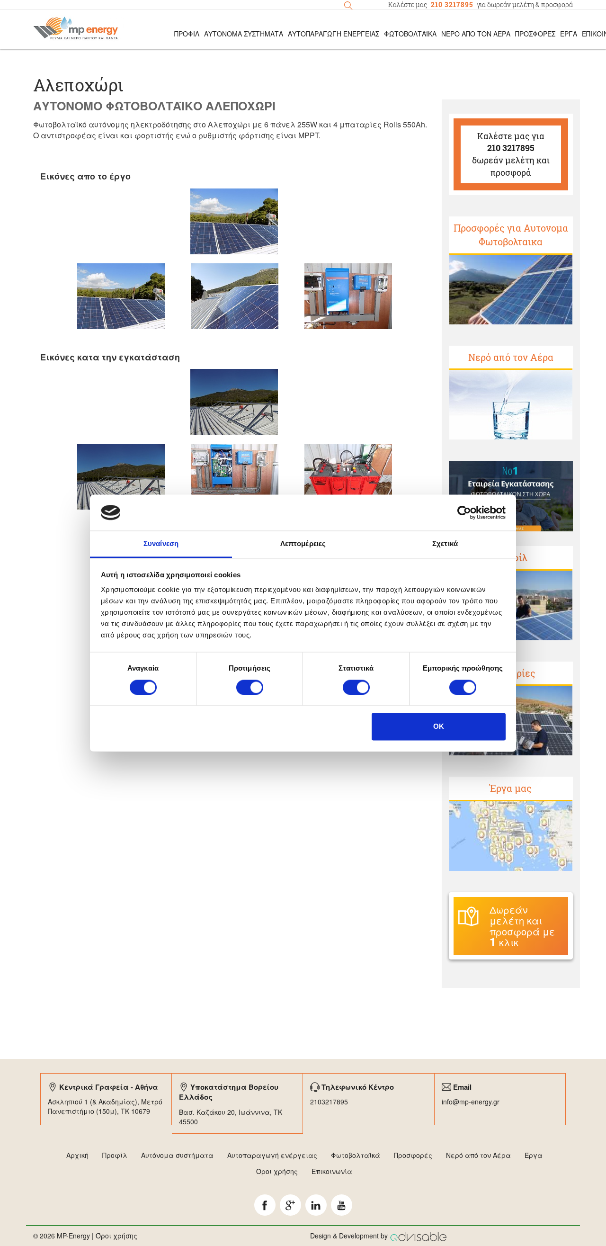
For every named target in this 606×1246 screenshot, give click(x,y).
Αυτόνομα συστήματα (177, 1155)
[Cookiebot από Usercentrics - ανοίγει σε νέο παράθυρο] (464, 512)
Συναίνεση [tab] (160, 544)
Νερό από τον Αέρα (475, 33)
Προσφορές (535, 33)
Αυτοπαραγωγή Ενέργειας (333, 33)
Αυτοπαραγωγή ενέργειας (272, 1155)
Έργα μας (511, 788)
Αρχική (77, 1155)
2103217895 (329, 1101)
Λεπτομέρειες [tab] (303, 544)
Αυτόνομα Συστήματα (243, 33)
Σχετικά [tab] (445, 544)
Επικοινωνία (332, 1171)
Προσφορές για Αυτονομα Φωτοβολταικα (511, 235)
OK (438, 727)
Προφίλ (114, 1155)
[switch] (249, 687)
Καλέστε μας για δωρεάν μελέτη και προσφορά (511, 154)
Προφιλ (186, 33)
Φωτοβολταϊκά (410, 33)
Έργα (568, 33)
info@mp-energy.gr (470, 1101)
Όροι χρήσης (277, 1171)
